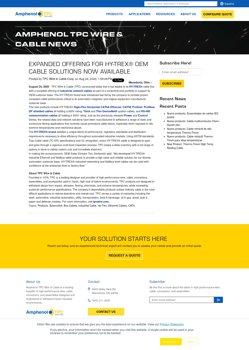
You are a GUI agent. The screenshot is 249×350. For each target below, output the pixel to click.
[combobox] (180, 3)
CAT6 (131, 205)
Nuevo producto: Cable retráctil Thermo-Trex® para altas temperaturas (190, 138)
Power (128, 115)
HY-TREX (135, 87)
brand (52, 132)
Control (143, 115)
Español (229, 3)
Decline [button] (191, 341)
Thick (86, 111)
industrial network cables (76, 91)
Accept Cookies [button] (171, 341)
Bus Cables (70, 205)
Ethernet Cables (117, 205)
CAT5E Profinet (132, 107)
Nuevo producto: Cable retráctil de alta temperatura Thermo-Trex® (189, 130)
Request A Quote (124, 255)
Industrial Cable (87, 205)
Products (43, 205)
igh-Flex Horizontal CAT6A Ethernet (98, 107)
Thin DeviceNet (105, 111)
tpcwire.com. (101, 201)
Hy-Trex (102, 205)
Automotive (55, 205)
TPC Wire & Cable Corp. (58, 79)
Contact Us (106, 311)
